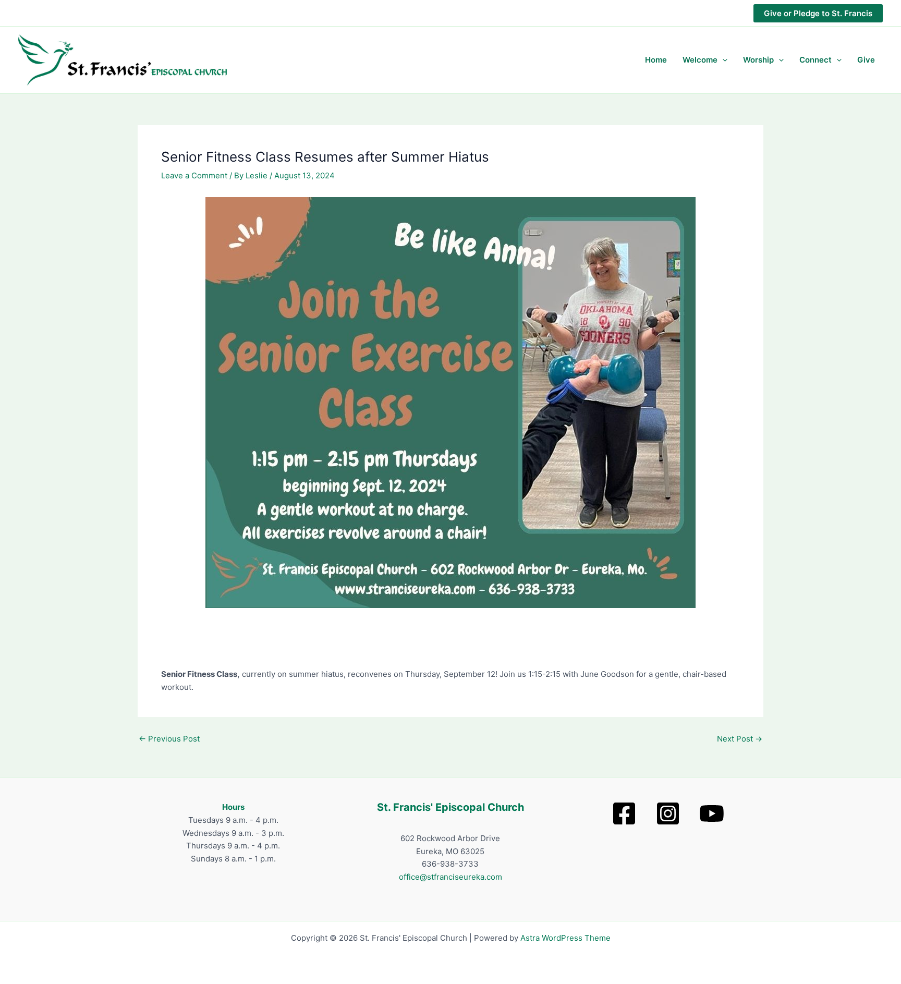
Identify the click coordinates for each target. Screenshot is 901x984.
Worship (758, 60)
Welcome (700, 60)
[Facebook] (624, 813)
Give (866, 60)
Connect (815, 60)
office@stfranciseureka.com (450, 877)
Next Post (739, 739)
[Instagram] (667, 813)
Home (656, 60)
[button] (818, 13)
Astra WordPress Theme (565, 938)
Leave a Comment (194, 175)
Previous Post (169, 739)
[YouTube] (711, 813)
